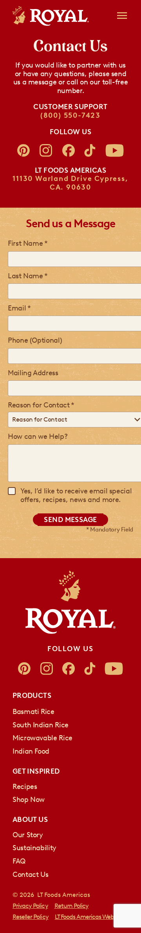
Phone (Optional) (35, 340)
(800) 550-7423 (70, 115)
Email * (19, 308)
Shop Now (29, 799)
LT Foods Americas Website (89, 916)
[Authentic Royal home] (70, 602)
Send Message (70, 519)
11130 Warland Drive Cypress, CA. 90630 (70, 183)
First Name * (28, 243)
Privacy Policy (30, 905)
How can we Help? (37, 436)
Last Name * (28, 276)
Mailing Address (33, 373)
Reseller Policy (31, 916)
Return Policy (71, 905)
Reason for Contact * (41, 405)
